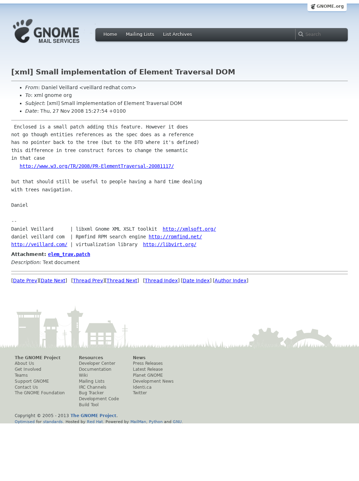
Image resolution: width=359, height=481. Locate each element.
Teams (21, 375)
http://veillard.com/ (39, 244)
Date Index (196, 280)
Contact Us (26, 387)
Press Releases (148, 363)
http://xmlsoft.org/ (189, 229)
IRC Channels (92, 387)
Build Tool (89, 404)
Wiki (83, 375)
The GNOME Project (38, 357)
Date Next (53, 280)
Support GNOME (32, 381)
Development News (153, 381)
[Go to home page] (57, 45)
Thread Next (122, 280)
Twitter (140, 392)
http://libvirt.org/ (169, 244)
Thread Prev (88, 280)
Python (156, 422)
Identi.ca (142, 387)
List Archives (177, 34)
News (139, 357)
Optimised (25, 422)
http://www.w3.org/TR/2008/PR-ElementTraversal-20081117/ (97, 166)
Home (110, 34)
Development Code (99, 398)
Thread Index (161, 280)
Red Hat (95, 422)
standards (53, 422)
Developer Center (97, 363)
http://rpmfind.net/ (175, 236)
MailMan (138, 422)
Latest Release (148, 369)
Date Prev (25, 280)
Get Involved (28, 369)
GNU (177, 422)
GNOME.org (330, 6)
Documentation (95, 369)
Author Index (230, 280)
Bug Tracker (91, 392)
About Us (24, 363)
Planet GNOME (148, 375)
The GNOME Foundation (40, 392)
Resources (91, 357)
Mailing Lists (140, 34)
